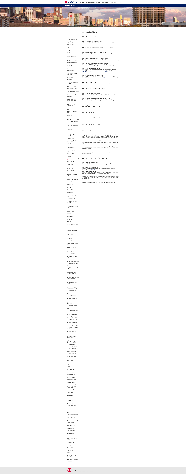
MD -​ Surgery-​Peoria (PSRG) (71, 348)
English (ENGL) (69, 143)
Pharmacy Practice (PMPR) (71, 405)
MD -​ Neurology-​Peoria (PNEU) (72, 296)
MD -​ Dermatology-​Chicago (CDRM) (73, 261)
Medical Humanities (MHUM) (71, 354)
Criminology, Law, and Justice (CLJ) (72, 94)
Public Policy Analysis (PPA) (71, 430)
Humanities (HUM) (70, 192)
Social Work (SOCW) (70, 442)
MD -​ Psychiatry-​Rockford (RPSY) (72, 325)
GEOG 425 (85, 79)
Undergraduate (83, 2)
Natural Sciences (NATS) (71, 369)
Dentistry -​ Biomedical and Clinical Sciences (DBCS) (72, 103)
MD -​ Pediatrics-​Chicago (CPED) (72, 317)
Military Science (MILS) (70, 360)
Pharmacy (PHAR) (70, 403)
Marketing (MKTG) (70, 241)
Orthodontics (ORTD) (70, 390)
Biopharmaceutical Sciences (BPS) (72, 63)
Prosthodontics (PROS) (70, 422)
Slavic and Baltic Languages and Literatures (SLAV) (72, 439)
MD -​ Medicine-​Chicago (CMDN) (72, 290)
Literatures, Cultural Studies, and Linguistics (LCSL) (72, 236)
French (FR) (69, 156)
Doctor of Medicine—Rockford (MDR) (72, 123)
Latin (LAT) (68, 222)
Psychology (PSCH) (70, 423)
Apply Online (75, 469)
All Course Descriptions (70, 37)
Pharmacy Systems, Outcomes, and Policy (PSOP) (72, 407)
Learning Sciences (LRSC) (71, 228)
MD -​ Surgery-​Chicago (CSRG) (72, 346)
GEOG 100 (92, 116)
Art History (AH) (69, 52)
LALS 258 (96, 55)
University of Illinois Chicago (69, 470)
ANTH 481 (84, 116)
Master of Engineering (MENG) (72, 245)
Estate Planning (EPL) (70, 153)
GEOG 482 (112, 128)
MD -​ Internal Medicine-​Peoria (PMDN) (72, 283)
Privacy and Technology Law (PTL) (72, 420)
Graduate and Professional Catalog (71, 34)
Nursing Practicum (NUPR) (71, 379)
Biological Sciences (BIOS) (71, 56)
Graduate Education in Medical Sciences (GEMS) (72, 167)
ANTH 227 (91, 55)
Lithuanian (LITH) (69, 238)
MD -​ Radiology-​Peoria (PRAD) (72, 331)
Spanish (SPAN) (69, 445)
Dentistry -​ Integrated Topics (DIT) (72, 107)
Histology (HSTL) (70, 186)
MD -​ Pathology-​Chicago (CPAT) (72, 314)
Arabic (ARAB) (69, 47)
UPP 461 (83, 101)
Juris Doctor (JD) (69, 218)
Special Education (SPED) (71, 447)
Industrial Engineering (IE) (71, 194)
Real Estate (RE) (69, 431)
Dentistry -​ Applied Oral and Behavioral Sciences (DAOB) (71, 100)
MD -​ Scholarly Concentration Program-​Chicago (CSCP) (71, 337)
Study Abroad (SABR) (70, 450)
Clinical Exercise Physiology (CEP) (72, 88)
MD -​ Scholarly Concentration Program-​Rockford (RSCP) (71, 342)
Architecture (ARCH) (70, 49)
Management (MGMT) (70, 240)
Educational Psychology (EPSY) (72, 132)
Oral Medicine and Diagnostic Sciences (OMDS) (71, 387)
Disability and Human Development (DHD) (72, 118)
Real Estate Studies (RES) (71, 433)
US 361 (116, 102)
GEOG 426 (102, 72)
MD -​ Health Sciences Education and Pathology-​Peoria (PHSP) (73, 278)
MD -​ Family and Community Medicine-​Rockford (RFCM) (71, 273)
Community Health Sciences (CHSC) (73, 91)
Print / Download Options (103, 2)
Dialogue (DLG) (69, 115)
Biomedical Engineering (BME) (72, 60)
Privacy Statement (88, 469)
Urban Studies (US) (70, 461)
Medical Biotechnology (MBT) (71, 353)
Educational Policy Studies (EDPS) (72, 131)
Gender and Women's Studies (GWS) (73, 158)
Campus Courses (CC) (70, 70)
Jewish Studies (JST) (70, 216)
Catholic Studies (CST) (70, 71)
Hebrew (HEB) (69, 182)
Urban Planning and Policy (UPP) (72, 459)
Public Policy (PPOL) (70, 428)
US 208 (98, 61)
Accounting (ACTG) (70, 41)
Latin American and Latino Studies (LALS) (72, 225)
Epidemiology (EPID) (70, 151)
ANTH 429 (115, 84)
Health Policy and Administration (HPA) (72, 177)
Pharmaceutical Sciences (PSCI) (72, 398)
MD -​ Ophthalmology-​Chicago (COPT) (72, 308)
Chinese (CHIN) (69, 79)
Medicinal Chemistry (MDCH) (71, 356)
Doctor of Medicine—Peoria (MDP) (72, 121)
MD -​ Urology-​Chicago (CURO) (72, 350)
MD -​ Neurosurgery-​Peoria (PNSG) (72, 298)
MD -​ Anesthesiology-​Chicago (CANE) (72, 257)
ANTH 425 (84, 71)
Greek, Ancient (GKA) (70, 168)
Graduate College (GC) (70, 164)
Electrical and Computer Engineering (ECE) (71, 135)
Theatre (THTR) (69, 453)
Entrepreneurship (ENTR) (71, 147)
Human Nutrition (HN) (70, 190)
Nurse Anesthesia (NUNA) (71, 374)
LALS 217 (108, 49)
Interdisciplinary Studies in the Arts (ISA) (72, 207)
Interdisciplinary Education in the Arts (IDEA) (72, 202)
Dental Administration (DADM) (72, 97)
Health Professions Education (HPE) (73, 179)
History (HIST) (69, 187)
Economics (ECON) (70, 127)
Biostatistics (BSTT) (70, 65)
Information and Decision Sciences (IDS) (72, 196)
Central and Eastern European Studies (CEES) (72, 74)
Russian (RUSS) (69, 436)
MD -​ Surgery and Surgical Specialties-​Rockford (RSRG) (71, 345)
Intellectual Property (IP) (71, 199)
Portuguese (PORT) (70, 419)
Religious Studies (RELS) (71, 435)
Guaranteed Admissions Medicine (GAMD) (72, 172)
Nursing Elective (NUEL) (71, 377)
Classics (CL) (69, 85)
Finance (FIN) (69, 154)
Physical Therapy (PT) (70, 411)
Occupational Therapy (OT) (71, 382)
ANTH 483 (104, 128)
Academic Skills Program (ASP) (72, 39)
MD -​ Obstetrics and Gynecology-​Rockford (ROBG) (72, 306)
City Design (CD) (69, 80)
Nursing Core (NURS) (70, 376)
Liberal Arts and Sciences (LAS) (72, 230)
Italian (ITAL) (69, 213)
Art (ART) (68, 50)
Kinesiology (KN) (69, 219)
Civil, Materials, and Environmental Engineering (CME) (72, 83)
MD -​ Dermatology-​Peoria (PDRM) (72, 263)
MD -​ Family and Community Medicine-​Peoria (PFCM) (71, 270)
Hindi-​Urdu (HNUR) (70, 184)
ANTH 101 (96, 96)
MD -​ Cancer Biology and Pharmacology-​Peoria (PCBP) (72, 260)
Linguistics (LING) (70, 234)
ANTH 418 (85, 66)
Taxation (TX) (69, 452)
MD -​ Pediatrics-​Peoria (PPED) (72, 319)
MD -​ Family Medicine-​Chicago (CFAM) (72, 275)
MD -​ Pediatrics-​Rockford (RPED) (72, 320)
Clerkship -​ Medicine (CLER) (71, 86)
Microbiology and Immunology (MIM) (72, 358)
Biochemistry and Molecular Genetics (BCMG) (71, 54)
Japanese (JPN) (69, 214)
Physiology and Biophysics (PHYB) (72, 414)
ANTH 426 (97, 72)
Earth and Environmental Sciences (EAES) (72, 126)
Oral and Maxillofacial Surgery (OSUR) (72, 385)
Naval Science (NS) (70, 371)
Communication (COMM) (71, 89)
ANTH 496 (104, 133)
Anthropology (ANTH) (70, 44)
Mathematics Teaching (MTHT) (72, 253)
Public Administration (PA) (71, 425)
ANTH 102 (104, 55)
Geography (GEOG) (70, 159)
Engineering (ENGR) (70, 141)
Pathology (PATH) (70, 392)
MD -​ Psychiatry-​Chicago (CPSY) (72, 322)
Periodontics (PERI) (70, 397)
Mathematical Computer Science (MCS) (72, 250)
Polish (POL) (69, 415)
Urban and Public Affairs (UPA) (72, 458)
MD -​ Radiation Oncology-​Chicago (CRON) (72, 328)
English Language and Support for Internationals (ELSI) (72, 145)
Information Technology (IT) (71, 198)
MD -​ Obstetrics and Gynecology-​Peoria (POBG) (72, 303)
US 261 (112, 102)
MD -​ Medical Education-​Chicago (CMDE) (72, 286)
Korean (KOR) (69, 221)
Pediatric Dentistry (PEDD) (71, 395)
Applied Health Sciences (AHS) (72, 45)
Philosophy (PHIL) (70, 409)
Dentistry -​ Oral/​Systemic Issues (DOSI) (72, 109)
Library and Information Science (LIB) (72, 232)
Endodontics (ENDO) (70, 138)
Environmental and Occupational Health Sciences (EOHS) (72, 150)
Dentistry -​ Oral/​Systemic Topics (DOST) (72, 112)
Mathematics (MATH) (70, 251)
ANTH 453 (110, 95)
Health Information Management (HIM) (72, 175)
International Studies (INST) (71, 211)
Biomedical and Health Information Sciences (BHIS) (72, 59)
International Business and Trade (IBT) (72, 210)
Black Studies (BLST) (70, 67)
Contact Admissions (81, 469)
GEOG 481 (100, 165)
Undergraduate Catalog (69, 31)
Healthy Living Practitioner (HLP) (72, 181)
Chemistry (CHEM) (70, 77)
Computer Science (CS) (70, 93)
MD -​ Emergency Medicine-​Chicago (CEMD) (72, 265)
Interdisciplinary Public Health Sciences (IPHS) (72, 204)
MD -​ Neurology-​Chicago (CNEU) (72, 295)
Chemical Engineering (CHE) (71, 76)
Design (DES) (69, 113)
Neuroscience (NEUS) (70, 372)
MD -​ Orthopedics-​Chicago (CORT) (72, 310)
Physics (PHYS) (69, 412)
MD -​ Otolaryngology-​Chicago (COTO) (72, 312)
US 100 (90, 38)
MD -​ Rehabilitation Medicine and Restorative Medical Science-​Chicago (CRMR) (72, 334)
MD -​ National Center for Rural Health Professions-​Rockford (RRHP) (72, 292)
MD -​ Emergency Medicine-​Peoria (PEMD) (72, 268)
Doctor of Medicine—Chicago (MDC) (73, 119)
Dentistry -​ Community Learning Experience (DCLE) (72, 105)
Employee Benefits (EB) (71, 136)
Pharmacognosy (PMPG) (71, 400)
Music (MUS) (69, 366)
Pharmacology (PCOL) (70, 402)
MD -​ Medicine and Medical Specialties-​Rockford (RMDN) (72, 288)
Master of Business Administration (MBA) (72, 244)
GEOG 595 (93, 169)
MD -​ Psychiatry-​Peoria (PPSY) (72, 324)
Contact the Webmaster (89, 470)
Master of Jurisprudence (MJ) (71, 247)
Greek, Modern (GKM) (70, 170)
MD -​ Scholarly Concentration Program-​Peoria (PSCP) (71, 340)
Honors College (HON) (70, 189)
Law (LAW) (68, 227)
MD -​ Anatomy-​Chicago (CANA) (72, 254)
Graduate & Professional (92, 2)
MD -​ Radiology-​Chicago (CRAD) (72, 329)
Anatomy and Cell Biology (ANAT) (72, 42)
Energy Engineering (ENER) (71, 140)
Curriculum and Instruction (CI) (72, 96)
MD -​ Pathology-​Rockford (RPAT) (72, 316)
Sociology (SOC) (69, 444)
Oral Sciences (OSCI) (70, 389)
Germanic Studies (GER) (71, 161)
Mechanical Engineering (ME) (71, 351)
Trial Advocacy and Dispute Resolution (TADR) (71, 456)
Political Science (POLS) (71, 417)
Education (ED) (69, 129)
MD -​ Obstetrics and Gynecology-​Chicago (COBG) (72, 301)
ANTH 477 (85, 110)
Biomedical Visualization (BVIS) (72, 62)
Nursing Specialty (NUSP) (71, 380)
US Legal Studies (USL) (70, 462)
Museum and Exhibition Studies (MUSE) (72, 364)
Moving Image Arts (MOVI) (71, 362)
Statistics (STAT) (69, 449)
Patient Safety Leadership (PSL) (72, 394)
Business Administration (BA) (71, 68)
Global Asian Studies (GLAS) (71, 163)
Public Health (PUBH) (70, 427)
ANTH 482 (91, 122)
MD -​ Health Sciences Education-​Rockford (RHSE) (72, 281)
